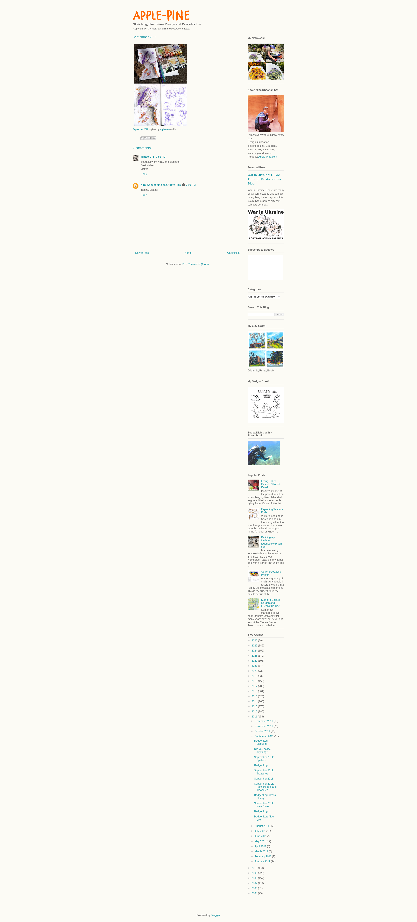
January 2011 (263, 861)
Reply (144, 174)
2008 (255, 878)
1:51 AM (160, 156)
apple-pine (165, 129)
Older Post (233, 252)
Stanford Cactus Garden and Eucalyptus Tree (270, 602)
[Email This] (142, 138)
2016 (255, 691)
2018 (255, 681)
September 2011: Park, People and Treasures (265, 786)
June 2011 (261, 836)
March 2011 (262, 851)
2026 (255, 640)
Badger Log (261, 765)
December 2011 (264, 721)
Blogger (215, 915)
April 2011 (261, 846)
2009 (255, 873)
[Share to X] (148, 138)
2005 (255, 893)
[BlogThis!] (145, 138)
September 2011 (140, 129)
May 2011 (260, 841)
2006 (255, 888)
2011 (255, 716)
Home (188, 252)
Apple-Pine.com (267, 156)
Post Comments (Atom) (195, 264)
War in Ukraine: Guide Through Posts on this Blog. (264, 179)
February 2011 (263, 856)
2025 (255, 645)
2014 (255, 701)
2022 (255, 660)
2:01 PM (191, 184)
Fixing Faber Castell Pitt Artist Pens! (270, 484)
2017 (255, 686)
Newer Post (142, 252)
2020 (255, 671)
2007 (255, 883)
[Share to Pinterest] (154, 138)
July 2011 (260, 831)
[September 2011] (160, 126)
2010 (255, 868)
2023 (255, 655)
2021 (255, 665)
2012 (255, 711)
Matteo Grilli (148, 156)
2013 (255, 706)
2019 (255, 676)
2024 (255, 650)
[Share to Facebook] (151, 138)
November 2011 (264, 726)
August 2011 (262, 826)
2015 (255, 696)
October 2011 (263, 731)
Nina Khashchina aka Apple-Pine (161, 184)
